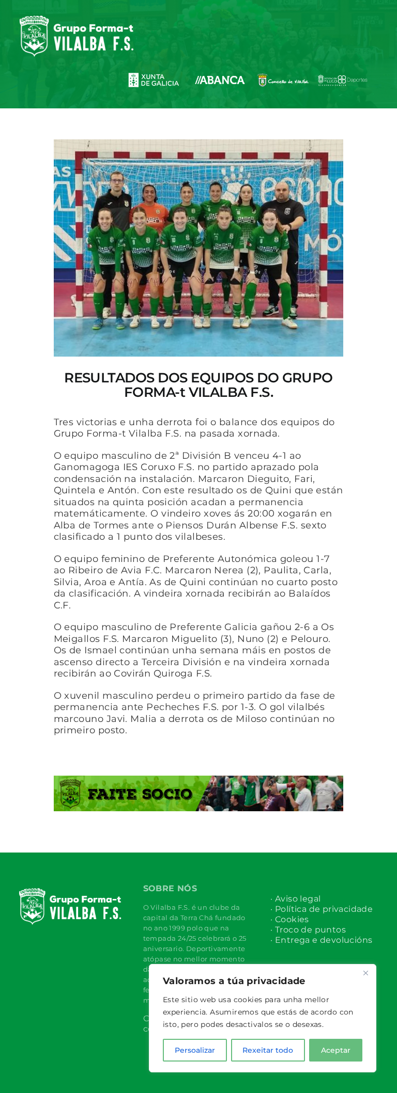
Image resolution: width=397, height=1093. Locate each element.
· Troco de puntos (308, 930)
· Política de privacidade (321, 909)
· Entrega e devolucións (321, 940)
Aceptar (335, 1050)
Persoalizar (195, 1050)
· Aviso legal (295, 899)
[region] (262, 1018)
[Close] (365, 973)
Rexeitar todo (267, 1050)
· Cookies (289, 919)
